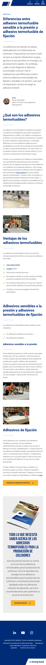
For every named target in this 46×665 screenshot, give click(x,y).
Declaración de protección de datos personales (18, 643)
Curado (9, 269)
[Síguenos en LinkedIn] (15, 634)
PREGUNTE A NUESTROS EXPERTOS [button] (18, 483)
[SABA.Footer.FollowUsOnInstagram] (30, 634)
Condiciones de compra (27, 648)
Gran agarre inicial (13, 265)
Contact (30, 4)
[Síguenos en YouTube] (22, 634)
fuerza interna (21, 172)
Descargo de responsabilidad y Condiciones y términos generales (26, 645)
